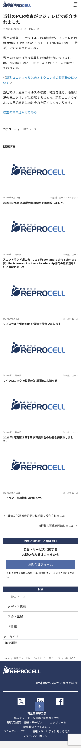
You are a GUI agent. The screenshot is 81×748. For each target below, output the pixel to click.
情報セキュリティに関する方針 (51, 731)
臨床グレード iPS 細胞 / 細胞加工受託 (37, 718)
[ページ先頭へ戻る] (39, 706)
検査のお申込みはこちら (20, 112)
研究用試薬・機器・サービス (24, 722)
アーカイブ (10, 636)
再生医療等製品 (36, 713)
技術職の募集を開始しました (56, 525)
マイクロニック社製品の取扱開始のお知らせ (30, 380)
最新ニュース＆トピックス (28, 658)
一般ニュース (33, 28)
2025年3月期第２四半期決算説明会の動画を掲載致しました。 (38, 439)
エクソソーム (58, 722)
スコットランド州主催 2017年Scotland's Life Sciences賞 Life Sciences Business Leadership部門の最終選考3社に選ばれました (39, 263)
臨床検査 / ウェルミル (36, 727)
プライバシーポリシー (36, 736)
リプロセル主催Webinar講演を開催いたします (32, 324)
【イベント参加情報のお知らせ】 (23, 498)
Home (6, 658)
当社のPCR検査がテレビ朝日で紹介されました (36, 515)
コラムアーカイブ (14, 731)
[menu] (75, 4)
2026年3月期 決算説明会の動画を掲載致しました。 (34, 203)
